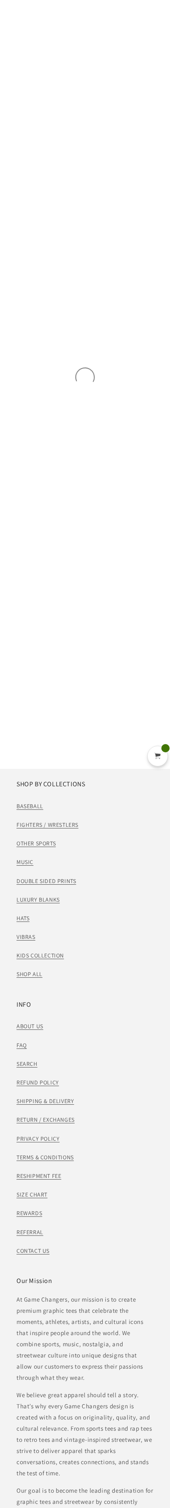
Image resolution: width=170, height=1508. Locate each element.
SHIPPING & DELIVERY (45, 1101)
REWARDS (29, 1213)
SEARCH (27, 1064)
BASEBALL (30, 806)
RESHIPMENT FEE (39, 1176)
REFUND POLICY (38, 1082)
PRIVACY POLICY (38, 1138)
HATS (23, 918)
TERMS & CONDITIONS (45, 1157)
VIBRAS (26, 937)
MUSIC (25, 862)
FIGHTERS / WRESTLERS (47, 824)
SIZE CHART (32, 1194)
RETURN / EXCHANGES (46, 1119)
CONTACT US (33, 1250)
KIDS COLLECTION (40, 955)
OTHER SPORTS (36, 843)
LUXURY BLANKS (38, 899)
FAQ (22, 1045)
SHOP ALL (29, 974)
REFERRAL (30, 1232)
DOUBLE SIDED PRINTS (46, 881)
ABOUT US (30, 1026)
